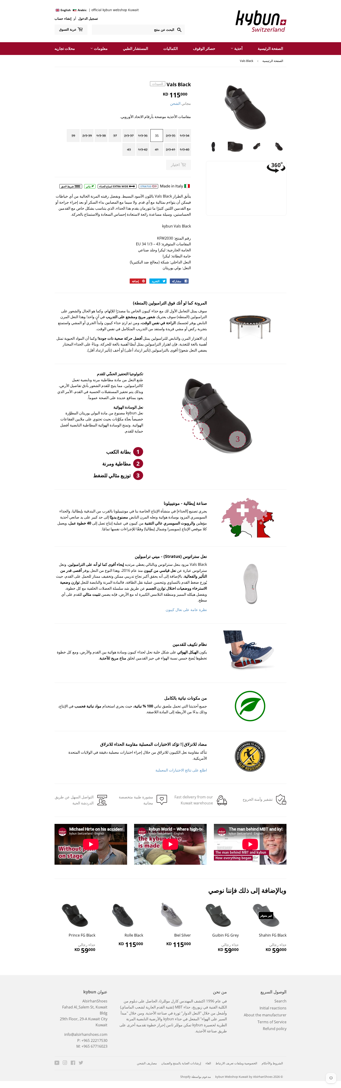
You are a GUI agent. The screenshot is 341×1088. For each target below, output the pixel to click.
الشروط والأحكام (272, 1063)
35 (157, 135)
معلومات (100, 48)
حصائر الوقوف (204, 48)
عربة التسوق (68, 29)
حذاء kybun (172, 1018)
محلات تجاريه (65, 48)
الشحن (175, 103)
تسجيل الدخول (87, 18)
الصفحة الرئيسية (270, 48)
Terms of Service (271, 1021)
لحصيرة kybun (204, 1024)
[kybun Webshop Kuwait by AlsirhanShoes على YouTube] (57, 1063)
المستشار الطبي (135, 48)
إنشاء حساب (63, 18)
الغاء (208, 1063)
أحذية (237, 48)
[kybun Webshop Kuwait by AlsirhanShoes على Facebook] (73, 1063)
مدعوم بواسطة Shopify (195, 1077)
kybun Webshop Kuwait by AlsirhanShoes (244, 1077)
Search (280, 1001)
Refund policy (274, 1028)
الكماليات (170, 48)
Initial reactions (273, 1008)
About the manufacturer (265, 1015)
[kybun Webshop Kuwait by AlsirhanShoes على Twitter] (81, 1063)
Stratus (146, 186)
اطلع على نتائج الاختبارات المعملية (181, 770)
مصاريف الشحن (147, 1063)
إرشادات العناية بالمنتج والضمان (181, 1063)
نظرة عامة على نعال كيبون (186, 609)
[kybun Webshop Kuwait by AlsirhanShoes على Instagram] (65, 1063)
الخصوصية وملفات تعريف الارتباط (236, 1063)
